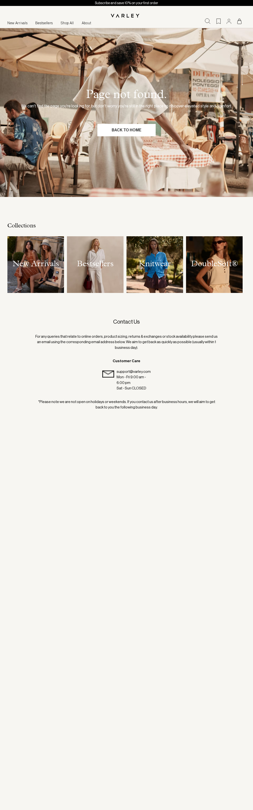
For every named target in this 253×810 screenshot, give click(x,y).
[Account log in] (229, 21)
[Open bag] (239, 21)
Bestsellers (44, 23)
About (86, 23)
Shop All (67, 23)
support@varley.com (134, 371)
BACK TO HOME (126, 130)
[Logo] (126, 16)
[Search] (208, 21)
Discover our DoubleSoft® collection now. (178, 3)
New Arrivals (17, 23)
